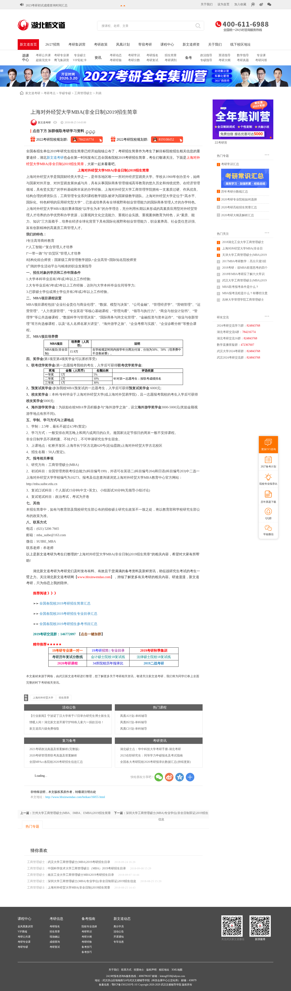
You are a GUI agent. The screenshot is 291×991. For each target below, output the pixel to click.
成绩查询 (55, 941)
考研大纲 (224, 60)
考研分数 (134, 60)
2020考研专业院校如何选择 (239, 199)
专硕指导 (206, 60)
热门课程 (160, 707)
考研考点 (50, 93)
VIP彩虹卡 (80, 60)
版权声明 (151, 969)
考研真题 (243, 60)
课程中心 (167, 44)
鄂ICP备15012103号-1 (124, 984)
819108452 (166, 139)
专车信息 (119, 941)
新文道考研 (32, 93)
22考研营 (221, 142)
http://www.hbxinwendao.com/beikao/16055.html (75, 797)
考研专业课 (61, 55)
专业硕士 (80, 55)
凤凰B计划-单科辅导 (133, 722)
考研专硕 (23, 946)
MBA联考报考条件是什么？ (240, 286)
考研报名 (152, 55)
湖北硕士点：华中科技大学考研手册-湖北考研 (150, 749)
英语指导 (224, 55)
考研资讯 (160, 740)
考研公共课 (43, 55)
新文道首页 (28, 44)
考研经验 (116, 60)
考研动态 (116, 55)
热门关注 (223, 233)
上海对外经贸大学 (43, 697)
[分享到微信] (158, 777)
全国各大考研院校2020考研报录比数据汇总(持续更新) (155, 761)
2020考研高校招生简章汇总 (239, 207)
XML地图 (176, 969)
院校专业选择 (89, 926)
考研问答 (261, 60)
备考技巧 (87, 946)
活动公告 (69, 707)
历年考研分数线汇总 (234, 191)
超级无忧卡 (43, 60)
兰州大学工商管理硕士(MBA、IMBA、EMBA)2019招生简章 (71, 813)
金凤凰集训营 (25, 926)
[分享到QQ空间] (179, 777)
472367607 (247, 344)
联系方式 (126, 969)
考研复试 (152, 60)
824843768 (253, 325)
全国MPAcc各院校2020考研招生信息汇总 (56, 761)
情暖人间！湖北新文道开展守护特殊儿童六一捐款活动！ (66, 722)
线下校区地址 (240, 44)
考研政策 (101, 44)
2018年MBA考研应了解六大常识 (243, 274)
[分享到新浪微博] (169, 777)
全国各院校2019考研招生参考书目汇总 (68, 624)
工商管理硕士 (83, 93)
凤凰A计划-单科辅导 (133, 715)
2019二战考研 (154, 663)
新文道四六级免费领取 (44, 728)
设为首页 (223, 4)
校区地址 (164, 969)
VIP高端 (22, 931)
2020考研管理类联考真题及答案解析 (53, 755)
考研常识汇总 (230, 164)
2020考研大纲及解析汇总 (237, 215)
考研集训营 (76, 44)
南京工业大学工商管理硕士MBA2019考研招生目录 (81, 874)
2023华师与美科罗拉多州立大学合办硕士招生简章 (58, 5)
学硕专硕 (65, 93)
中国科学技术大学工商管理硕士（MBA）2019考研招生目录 (87, 868)
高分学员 (119, 926)
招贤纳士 (139, 969)
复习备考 (69, 740)
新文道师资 (191, 44)
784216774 (86, 139)
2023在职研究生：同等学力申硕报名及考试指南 (151, 755)
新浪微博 (260, 939)
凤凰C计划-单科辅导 (133, 728)
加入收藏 (240, 4)
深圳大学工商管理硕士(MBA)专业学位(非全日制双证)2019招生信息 (92, 881)
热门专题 (223, 155)
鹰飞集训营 (61, 60)
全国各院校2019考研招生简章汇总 (65, 603)
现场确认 (55, 936)
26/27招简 (52, 44)
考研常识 (134, 55)
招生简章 (171, 55)
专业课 (261, 55)
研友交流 (223, 317)
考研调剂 (171, 60)
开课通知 (119, 936)
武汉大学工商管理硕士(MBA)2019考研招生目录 (79, 862)
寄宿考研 (145, 44)
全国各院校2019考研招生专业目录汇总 (68, 613)
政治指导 (206, 55)
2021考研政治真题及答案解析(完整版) (54, 749)
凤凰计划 (123, 44)
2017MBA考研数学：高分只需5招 (244, 261)
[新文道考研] (46, 25)
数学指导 (243, 55)
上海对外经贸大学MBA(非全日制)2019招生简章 (79, 887)
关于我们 (207, 4)
